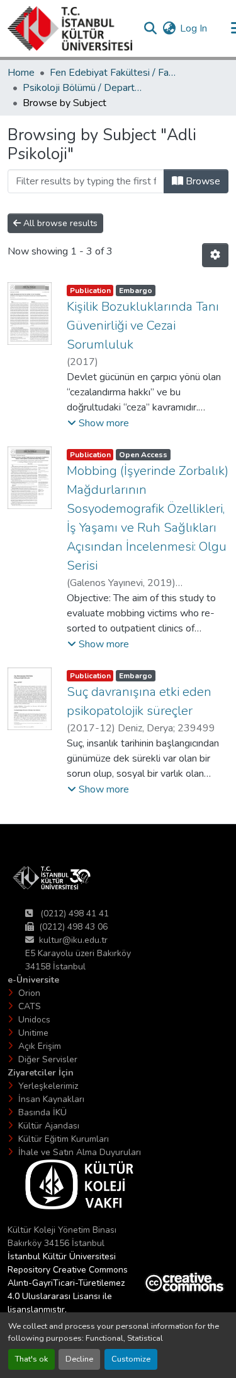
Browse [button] (201, 181)
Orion (29, 993)
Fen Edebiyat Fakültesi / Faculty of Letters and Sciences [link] (113, 73)
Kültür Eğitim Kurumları (63, 1139)
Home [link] (21, 73)
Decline (79, 1359)
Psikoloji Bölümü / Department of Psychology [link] (86, 88)
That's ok (31, 1359)
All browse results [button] (59, 223)
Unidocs (34, 1020)
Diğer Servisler (47, 1059)
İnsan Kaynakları (51, 1099)
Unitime (33, 1033)
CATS (29, 1006)
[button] (70, 28)
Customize (130, 1359)
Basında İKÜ (42, 1112)
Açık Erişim (39, 1046)
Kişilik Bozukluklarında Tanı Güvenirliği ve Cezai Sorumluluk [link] (143, 325)
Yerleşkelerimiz (48, 1086)
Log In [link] (193, 28)
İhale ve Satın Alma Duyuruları (79, 1152)
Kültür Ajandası (48, 1126)
